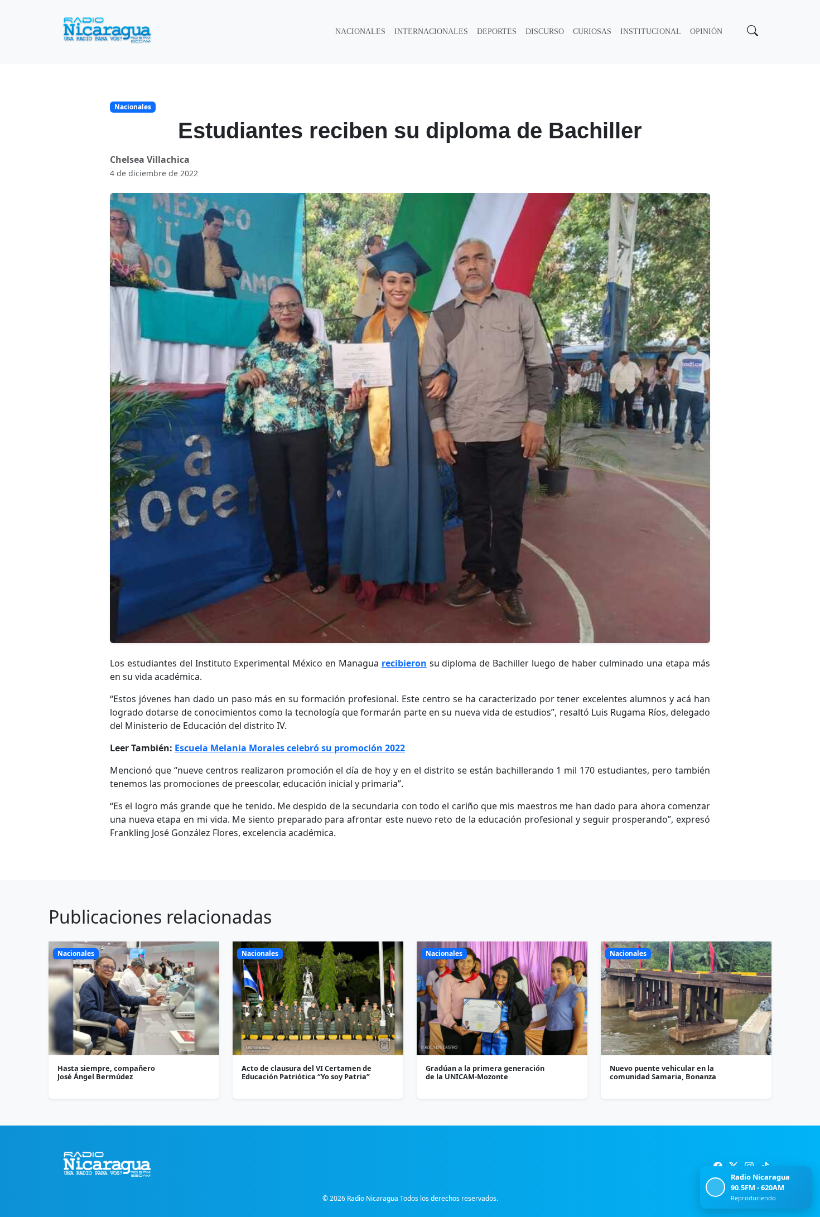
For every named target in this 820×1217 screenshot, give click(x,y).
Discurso (544, 31)
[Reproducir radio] (715, 1187)
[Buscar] (751, 32)
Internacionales (431, 31)
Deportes (497, 31)
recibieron (404, 663)
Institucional (650, 31)
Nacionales (360, 31)
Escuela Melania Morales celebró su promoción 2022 (290, 748)
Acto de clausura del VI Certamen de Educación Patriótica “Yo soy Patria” (307, 1072)
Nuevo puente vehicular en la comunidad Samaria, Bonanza (663, 1072)
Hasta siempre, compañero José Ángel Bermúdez (106, 1072)
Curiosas (592, 31)
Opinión (706, 31)
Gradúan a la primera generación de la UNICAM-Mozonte (485, 1072)
